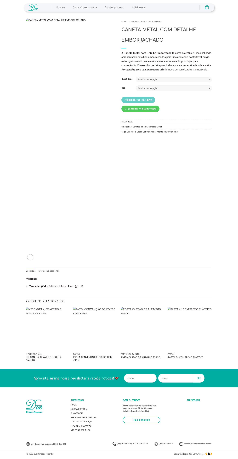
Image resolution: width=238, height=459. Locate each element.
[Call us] (183, 7)
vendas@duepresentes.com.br (198, 444)
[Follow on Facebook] (166, 7)
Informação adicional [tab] (48, 271)
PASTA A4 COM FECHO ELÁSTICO (186, 357)
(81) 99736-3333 (140, 444)
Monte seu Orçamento (167, 132)
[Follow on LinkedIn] (188, 7)
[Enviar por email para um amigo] (136, 139)
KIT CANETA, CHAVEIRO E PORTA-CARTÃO (44, 359)
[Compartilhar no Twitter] (130, 139)
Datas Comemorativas (85, 7)
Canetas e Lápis (137, 21)
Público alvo (139, 7)
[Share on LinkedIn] (147, 139)
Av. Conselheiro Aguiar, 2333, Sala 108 (48, 444)
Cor (123, 88)
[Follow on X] (175, 7)
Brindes (61, 7)
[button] (44, 7)
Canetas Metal (155, 21)
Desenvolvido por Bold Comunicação (189, 454)
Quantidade (127, 79)
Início (123, 21)
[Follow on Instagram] (171, 7)
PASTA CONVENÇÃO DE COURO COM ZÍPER (92, 359)
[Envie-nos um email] (179, 7)
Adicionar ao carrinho (138, 99)
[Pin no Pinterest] (142, 139)
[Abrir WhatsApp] (230, 451)
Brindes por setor (115, 7)
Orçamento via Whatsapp (140, 108)
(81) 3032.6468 (124, 444)
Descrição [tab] (31, 271)
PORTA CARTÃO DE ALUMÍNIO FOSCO (140, 357)
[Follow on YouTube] (192, 7)
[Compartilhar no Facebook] (124, 139)
